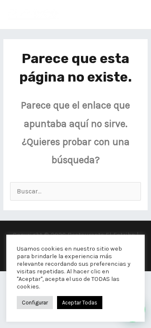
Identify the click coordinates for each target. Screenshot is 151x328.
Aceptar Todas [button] (79, 302)
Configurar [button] (35, 302)
